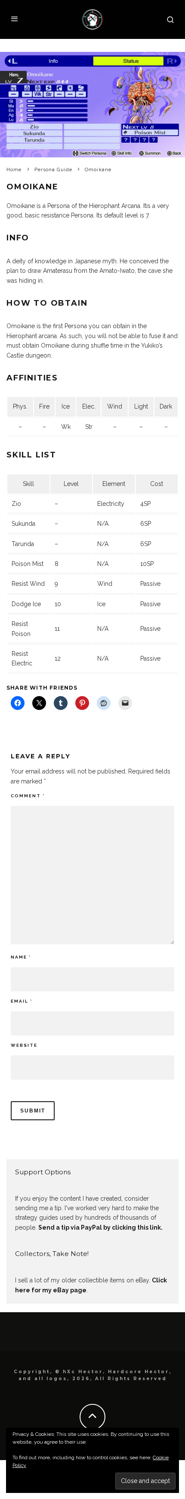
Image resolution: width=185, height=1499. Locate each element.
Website (24, 1045)
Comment (28, 795)
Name (21, 957)
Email (21, 1001)
